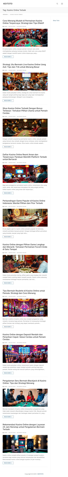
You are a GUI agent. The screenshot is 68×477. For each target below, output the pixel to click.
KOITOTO (8, 3)
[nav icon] (62, 3)
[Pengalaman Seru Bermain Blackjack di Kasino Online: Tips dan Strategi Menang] (25, 398)
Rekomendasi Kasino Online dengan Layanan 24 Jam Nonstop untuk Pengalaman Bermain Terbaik (24, 427)
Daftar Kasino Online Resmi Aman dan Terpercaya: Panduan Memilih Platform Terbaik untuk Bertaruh (25, 157)
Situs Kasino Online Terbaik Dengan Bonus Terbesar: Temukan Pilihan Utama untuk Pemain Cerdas (25, 110)
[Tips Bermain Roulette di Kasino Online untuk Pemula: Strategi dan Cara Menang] (25, 308)
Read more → (8, 56)
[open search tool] (57, 3)
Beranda (5, 14)
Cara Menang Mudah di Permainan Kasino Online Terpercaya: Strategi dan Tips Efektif (23, 22)
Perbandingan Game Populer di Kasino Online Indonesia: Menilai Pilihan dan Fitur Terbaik (24, 202)
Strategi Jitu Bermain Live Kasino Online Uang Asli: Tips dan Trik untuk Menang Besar (24, 65)
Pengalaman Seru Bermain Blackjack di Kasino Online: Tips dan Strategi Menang (24, 382)
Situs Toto (56, 20)
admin (5, 26)
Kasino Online (22, 26)
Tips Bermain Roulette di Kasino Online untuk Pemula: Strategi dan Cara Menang (24, 292)
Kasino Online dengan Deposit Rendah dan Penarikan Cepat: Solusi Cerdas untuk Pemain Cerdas (24, 336)
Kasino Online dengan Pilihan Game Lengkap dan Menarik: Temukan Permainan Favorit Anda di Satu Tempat (25, 246)
